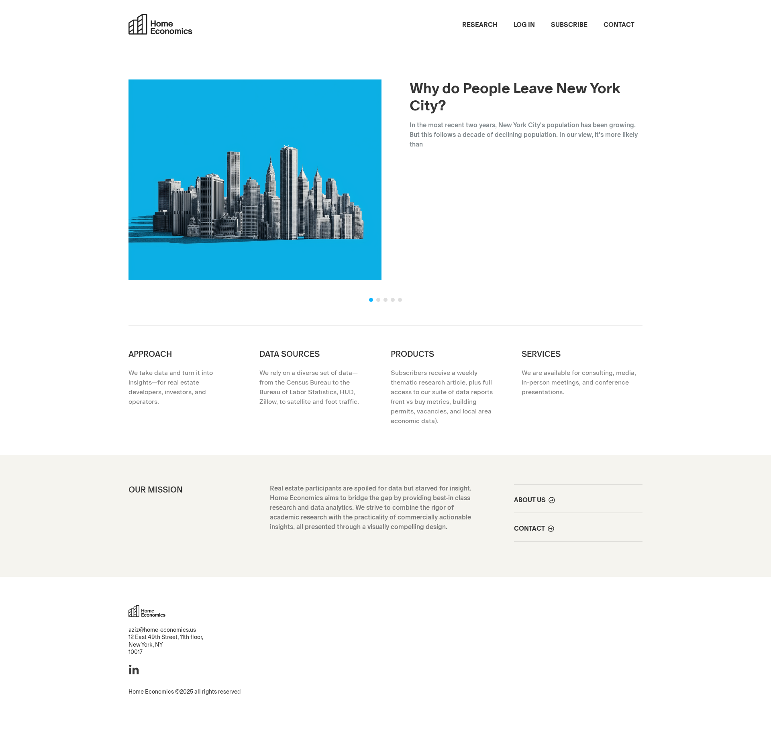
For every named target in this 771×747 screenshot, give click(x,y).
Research (480, 24)
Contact (619, 24)
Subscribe (569, 24)
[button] (385, 175)
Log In (524, 24)
